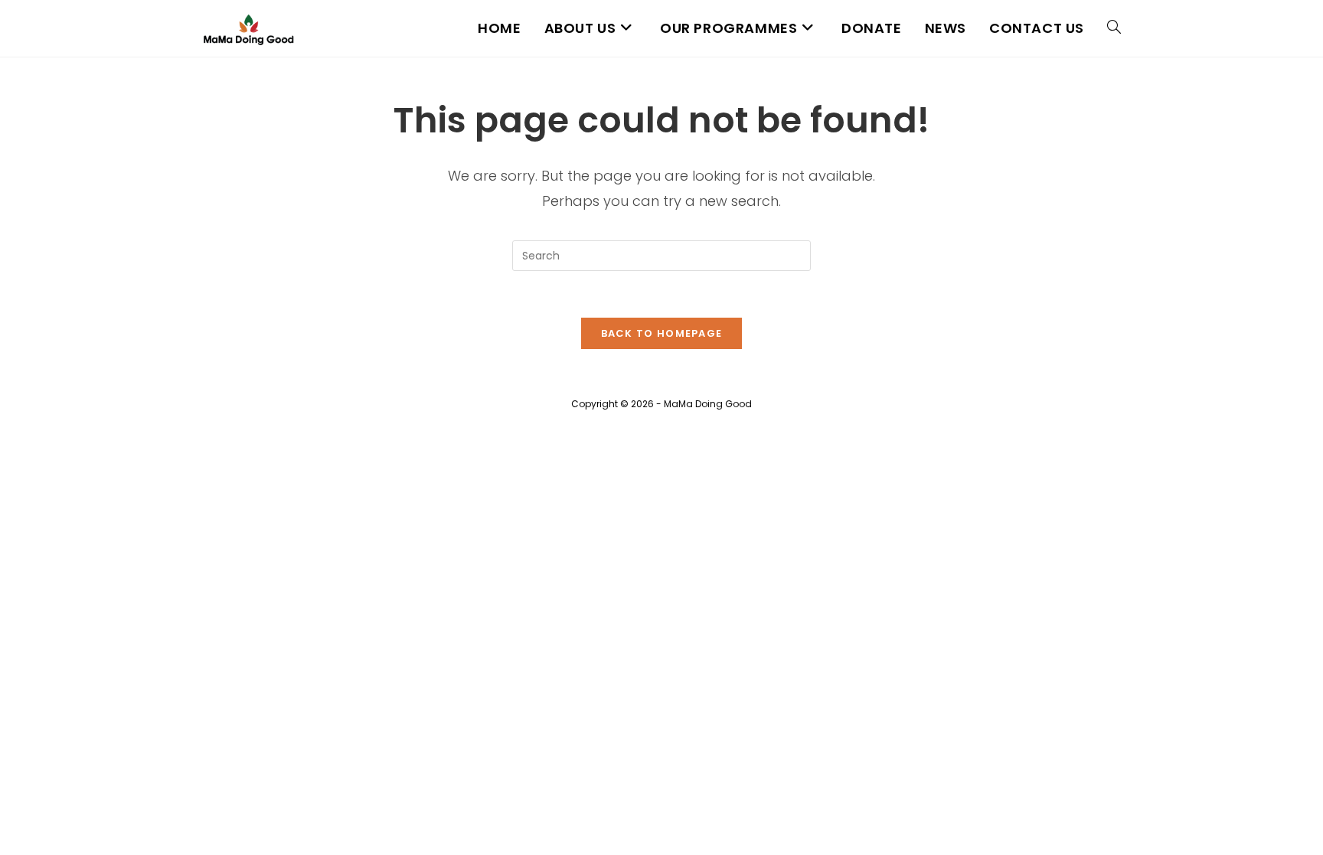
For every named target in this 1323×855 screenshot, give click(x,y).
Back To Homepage (662, 333)
